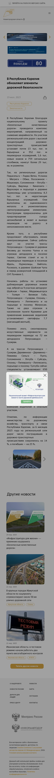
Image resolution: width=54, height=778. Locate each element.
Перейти (27, 402)
